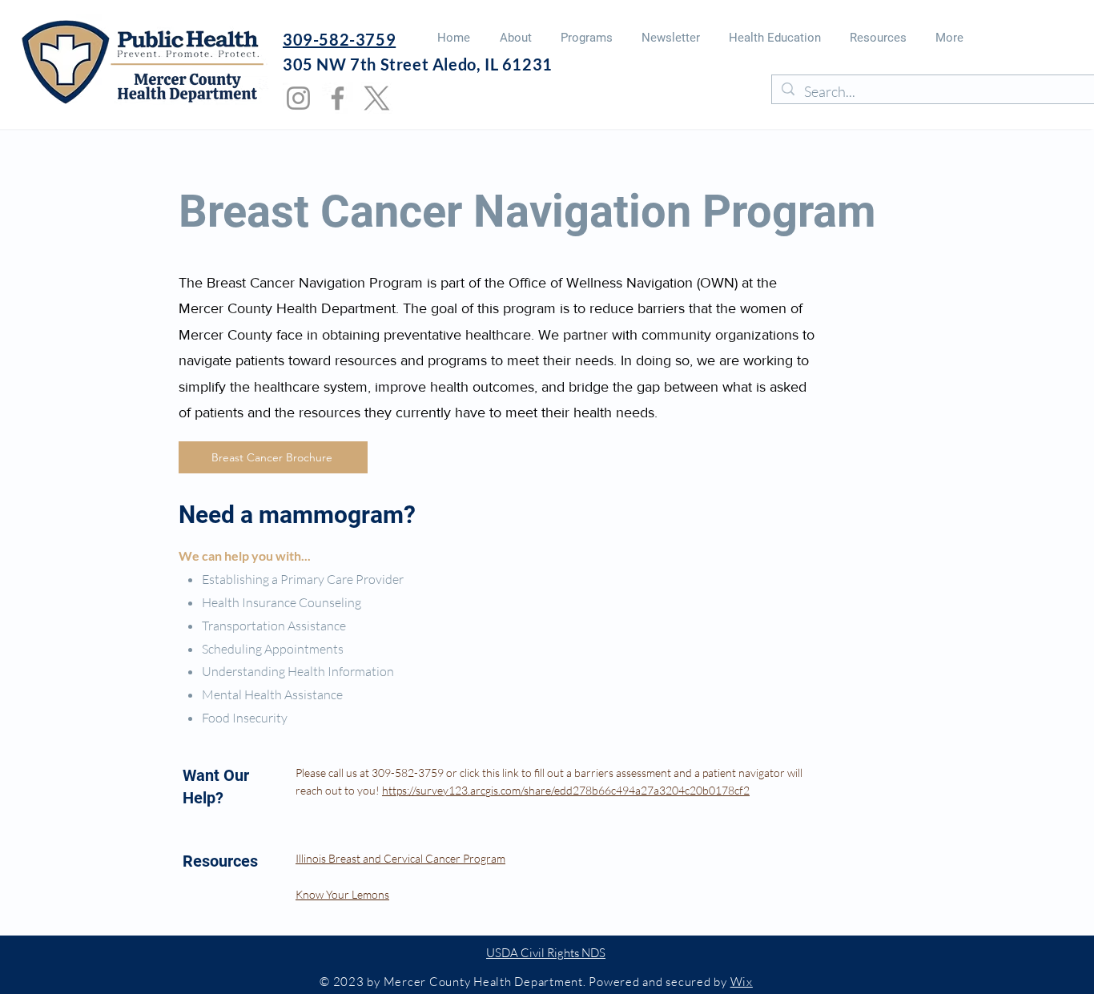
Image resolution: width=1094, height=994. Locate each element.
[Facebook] (337, 98)
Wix (741, 981)
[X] (376, 98)
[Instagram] (298, 98)
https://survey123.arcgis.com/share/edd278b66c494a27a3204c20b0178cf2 (566, 790)
